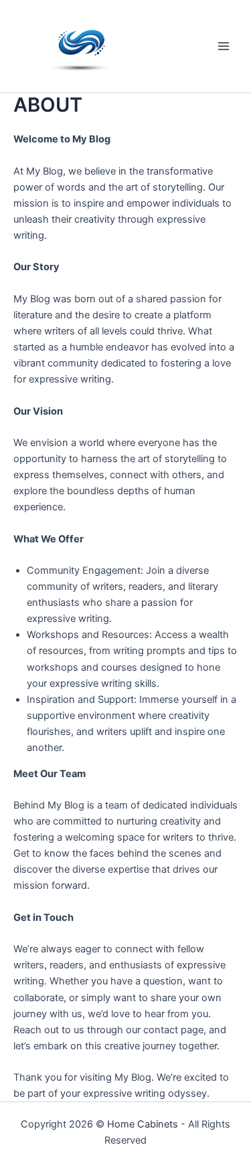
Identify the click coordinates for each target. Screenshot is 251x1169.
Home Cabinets (142, 1124)
